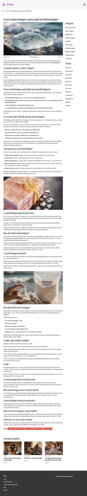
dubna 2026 (68, 81)
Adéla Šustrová (7, 57)
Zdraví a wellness (69, 31)
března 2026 (68, 85)
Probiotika (68, 41)
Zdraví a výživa (68, 45)
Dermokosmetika (69, 55)
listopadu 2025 (69, 99)
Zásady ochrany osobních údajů (10, 484)
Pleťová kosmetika (70, 38)
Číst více (5, 462)
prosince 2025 (69, 95)
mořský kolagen (20, 428)
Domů (2, 11)
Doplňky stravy (69, 34)
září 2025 (67, 105)
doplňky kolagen (38, 428)
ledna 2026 (68, 92)
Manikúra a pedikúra (70, 51)
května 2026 (68, 78)
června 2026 (68, 74)
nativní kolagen (11, 428)
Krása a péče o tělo (70, 27)
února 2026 (68, 88)
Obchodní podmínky (8, 481)
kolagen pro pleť (29, 428)
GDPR (5, 487)
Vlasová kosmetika (70, 48)
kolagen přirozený (47, 428)
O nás (5, 479)
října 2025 (68, 102)
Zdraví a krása (68, 58)
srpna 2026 (68, 68)
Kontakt (5, 490)
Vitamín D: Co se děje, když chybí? (33, 458)
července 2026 (69, 71)
